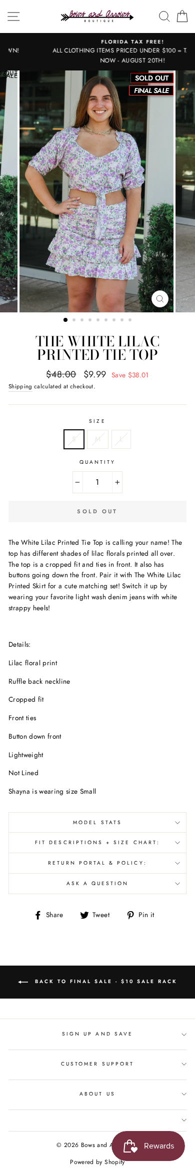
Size (97, 421)
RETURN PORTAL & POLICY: (97, 863)
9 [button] (131, 320)
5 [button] (99, 320)
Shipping (20, 386)
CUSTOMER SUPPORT (97, 1064)
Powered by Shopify (97, 1162)
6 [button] (107, 320)
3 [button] (83, 320)
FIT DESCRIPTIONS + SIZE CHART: (97, 842)
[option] (97, 51)
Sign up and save (97, 1034)
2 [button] (75, 320)
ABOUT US (97, 1094)
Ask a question (97, 883)
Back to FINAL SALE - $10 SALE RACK (105, 981)
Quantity (98, 462)
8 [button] (123, 320)
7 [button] (115, 320)
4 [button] (91, 320)
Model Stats (97, 822)
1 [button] (66, 320)
